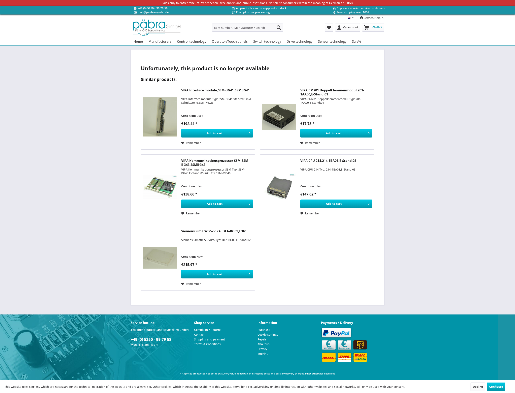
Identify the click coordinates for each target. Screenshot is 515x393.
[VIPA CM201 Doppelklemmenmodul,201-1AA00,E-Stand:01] (279, 116)
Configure (496, 387)
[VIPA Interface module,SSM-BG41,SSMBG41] (160, 116)
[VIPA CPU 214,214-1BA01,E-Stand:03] (279, 187)
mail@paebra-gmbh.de (153, 12)
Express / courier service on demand (361, 8)
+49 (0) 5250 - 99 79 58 (153, 8)
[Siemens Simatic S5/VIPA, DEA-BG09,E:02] (160, 257)
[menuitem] (247, 28)
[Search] (279, 28)
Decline (478, 387)
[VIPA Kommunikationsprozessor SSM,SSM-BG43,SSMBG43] (160, 187)
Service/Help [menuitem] (372, 18)
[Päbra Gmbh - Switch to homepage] (156, 28)
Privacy (262, 349)
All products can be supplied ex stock (261, 8)
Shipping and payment (209, 339)
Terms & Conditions (207, 344)
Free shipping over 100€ (353, 12)
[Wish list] (329, 28)
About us (264, 344)
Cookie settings (268, 334)
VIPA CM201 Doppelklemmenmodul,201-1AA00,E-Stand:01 (332, 92)
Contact (199, 334)
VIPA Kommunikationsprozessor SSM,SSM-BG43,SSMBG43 (215, 163)
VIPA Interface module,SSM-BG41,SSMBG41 (215, 90)
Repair (262, 339)
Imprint (263, 354)
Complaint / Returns (207, 330)
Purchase (264, 330)
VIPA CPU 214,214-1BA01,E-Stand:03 (328, 161)
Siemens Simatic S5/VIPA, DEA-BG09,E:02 (213, 231)
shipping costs (261, 373)
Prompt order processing (253, 12)
